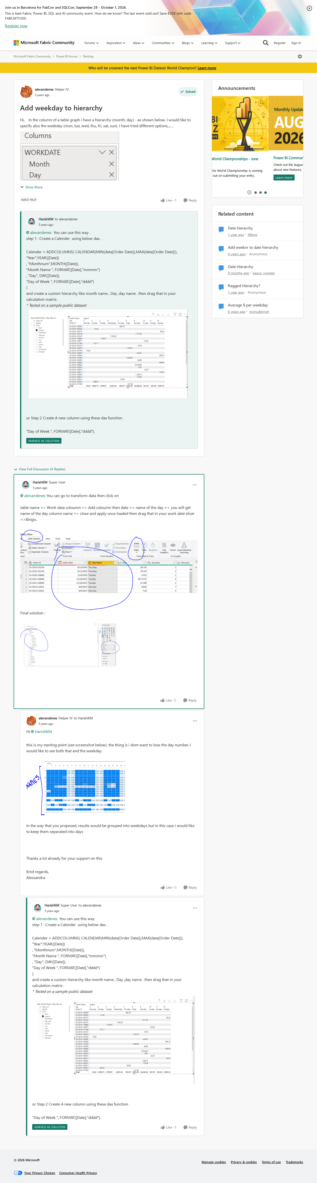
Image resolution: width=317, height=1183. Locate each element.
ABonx (252, 234)
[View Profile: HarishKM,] (31, 222)
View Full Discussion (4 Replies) (42, 469)
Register (280, 43)
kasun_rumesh (264, 273)
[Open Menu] (299, 56)
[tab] (255, 192)
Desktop (88, 56)
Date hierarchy (240, 228)
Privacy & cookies (244, 1162)
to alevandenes (66, 219)
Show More (34, 187)
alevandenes (44, 89)
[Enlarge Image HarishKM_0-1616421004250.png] (109, 353)
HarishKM (46, 219)
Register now (16, 25)
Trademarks (294, 1162)
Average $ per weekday (248, 304)
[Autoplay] (249, 192)
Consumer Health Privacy (78, 1173)
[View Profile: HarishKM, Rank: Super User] (25, 485)
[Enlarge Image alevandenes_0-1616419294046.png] (75, 788)
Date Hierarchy (240, 266)
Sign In (296, 43)
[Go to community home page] (44, 43)
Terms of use (271, 1162)
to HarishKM (83, 718)
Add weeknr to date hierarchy (253, 247)
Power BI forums (67, 56)
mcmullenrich (259, 311)
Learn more (207, 67)
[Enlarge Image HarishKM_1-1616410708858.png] (69, 645)
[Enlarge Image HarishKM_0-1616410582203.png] (109, 570)
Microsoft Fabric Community (32, 56)
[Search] (266, 43)
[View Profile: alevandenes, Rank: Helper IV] (26, 92)
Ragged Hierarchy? (244, 285)
